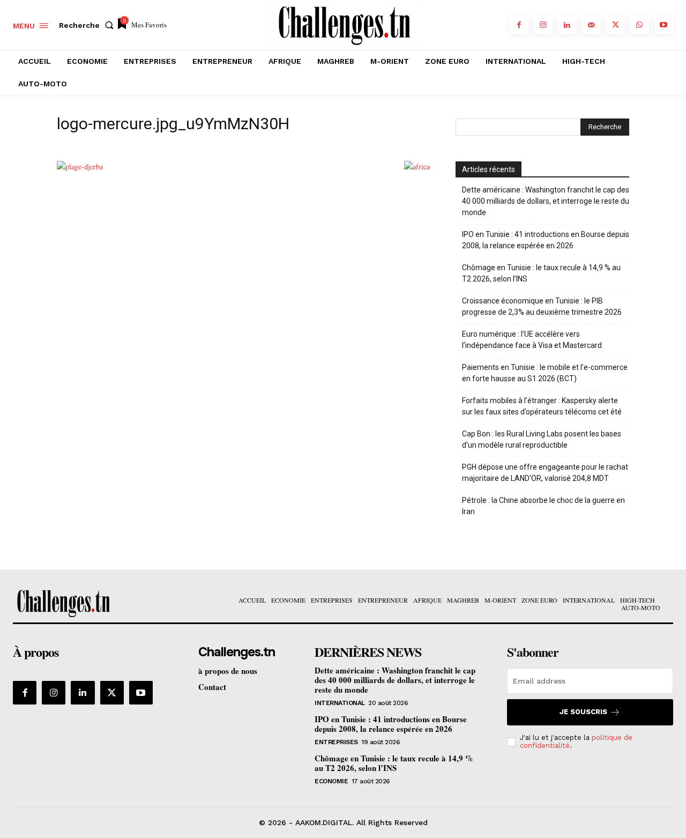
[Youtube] (663, 25)
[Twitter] (615, 25)
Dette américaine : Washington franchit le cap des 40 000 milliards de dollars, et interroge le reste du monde (545, 201)
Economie (331, 781)
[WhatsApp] (639, 25)
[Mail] (591, 25)
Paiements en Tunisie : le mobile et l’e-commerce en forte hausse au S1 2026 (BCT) (545, 373)
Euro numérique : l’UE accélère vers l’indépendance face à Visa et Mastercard (532, 340)
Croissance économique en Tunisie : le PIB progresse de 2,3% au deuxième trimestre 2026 (542, 306)
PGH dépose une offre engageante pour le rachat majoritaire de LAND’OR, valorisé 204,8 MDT (545, 473)
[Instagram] (543, 25)
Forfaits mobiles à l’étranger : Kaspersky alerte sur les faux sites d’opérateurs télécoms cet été (542, 406)
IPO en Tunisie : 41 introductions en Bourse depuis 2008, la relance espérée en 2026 (545, 240)
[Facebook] (519, 25)
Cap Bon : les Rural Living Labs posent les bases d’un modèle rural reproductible (541, 439)
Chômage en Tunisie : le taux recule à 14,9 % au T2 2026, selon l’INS (541, 273)
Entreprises (336, 742)
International (340, 703)
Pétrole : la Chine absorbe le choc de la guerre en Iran (543, 506)
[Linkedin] (567, 25)
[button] (88, 25)
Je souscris (583, 712)
